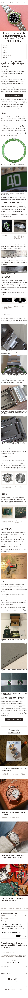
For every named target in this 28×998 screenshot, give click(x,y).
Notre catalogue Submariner (14, 719)
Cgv (2, 986)
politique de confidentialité (20, 956)
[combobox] (14, 989)
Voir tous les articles (14, 732)
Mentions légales (8, 986)
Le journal (11, 908)
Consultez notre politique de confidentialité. (11, 932)
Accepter (18, 935)
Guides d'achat (19, 908)
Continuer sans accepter (11, 935)
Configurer (23, 935)
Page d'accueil (4, 908)
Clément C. (5, 52)
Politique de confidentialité (20, 986)
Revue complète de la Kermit (14, 95)
